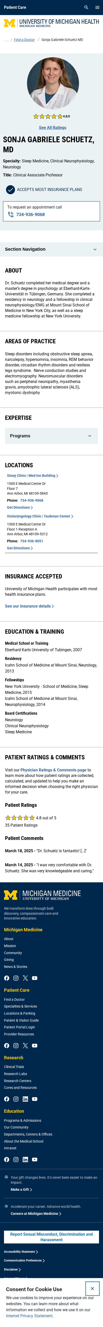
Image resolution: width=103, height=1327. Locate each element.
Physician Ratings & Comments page (53, 770)
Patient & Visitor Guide (21, 1020)
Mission (10, 946)
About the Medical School (23, 1141)
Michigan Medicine (23, 929)
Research (13, 1057)
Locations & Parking (19, 1013)
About (9, 939)
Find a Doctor (14, 1000)
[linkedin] (25, 1099)
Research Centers (17, 1081)
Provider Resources (19, 1034)
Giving (9, 960)
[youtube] (34, 978)
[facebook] (6, 978)
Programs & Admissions (22, 1120)
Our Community (16, 1127)
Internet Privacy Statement (29, 1315)
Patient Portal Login (19, 1027)
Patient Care (17, 990)
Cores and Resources (20, 1088)
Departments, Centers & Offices (28, 1134)
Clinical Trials (14, 1067)
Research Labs (15, 1074)
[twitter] (25, 978)
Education (14, 1111)
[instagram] (15, 978)
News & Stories (15, 967)
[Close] (92, 1288)
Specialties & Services (20, 1006)
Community (13, 953)
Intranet (10, 1148)
